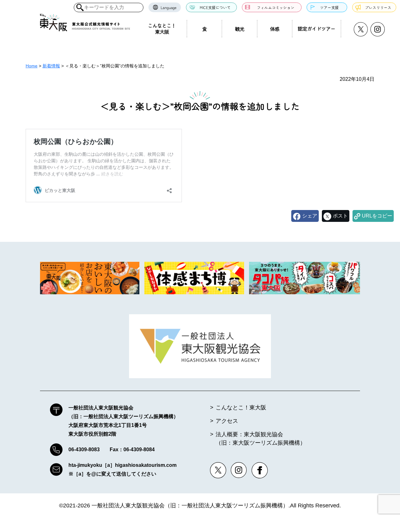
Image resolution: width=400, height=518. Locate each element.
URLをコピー (377, 215)
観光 (239, 28)
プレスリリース (378, 7)
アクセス (227, 421)
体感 (274, 28)
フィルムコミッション (275, 7)
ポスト (340, 215)
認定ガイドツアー (316, 28)
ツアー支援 (329, 7)
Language (169, 7)
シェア (309, 215)
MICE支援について (215, 7)
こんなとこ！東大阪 (162, 28)
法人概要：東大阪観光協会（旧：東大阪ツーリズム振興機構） (261, 438)
